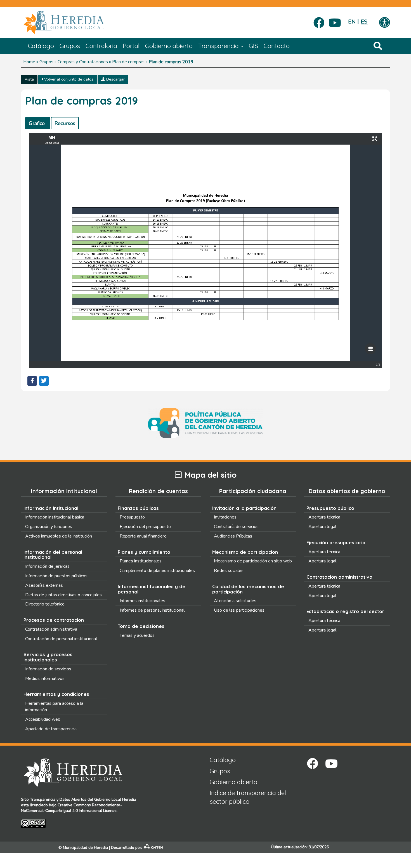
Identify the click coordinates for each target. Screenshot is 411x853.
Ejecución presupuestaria (335, 542)
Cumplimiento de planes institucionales (157, 570)
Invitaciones (225, 517)
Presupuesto (132, 517)
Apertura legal (322, 527)
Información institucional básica (54, 517)
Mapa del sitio (211, 475)
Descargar (115, 79)
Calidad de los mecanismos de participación (248, 589)
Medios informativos (45, 678)
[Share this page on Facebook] (32, 381)
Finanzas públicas (138, 508)
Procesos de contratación (53, 620)
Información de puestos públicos (56, 576)
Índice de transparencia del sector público (248, 797)
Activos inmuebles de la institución (58, 536)
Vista (29, 79)
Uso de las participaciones (239, 610)
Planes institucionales (141, 561)
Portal (131, 46)
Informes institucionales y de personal (151, 589)
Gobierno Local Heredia (115, 799)
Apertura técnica (324, 517)
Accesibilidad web (42, 719)
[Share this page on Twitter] (44, 381)
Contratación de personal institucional (61, 639)
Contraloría (101, 46)
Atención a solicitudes (235, 601)
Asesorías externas (44, 585)
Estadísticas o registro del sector (345, 611)
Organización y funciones (48, 527)
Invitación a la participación (244, 508)
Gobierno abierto (169, 46)
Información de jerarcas (47, 566)
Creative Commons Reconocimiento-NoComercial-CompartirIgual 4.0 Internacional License (71, 807)
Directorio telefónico (45, 604)
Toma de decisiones (141, 626)
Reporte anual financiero (143, 536)
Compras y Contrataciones (83, 62)
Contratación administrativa (51, 629)
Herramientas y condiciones (56, 694)
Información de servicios (48, 669)
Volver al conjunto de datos (68, 79)
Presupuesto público (330, 508)
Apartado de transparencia (51, 729)
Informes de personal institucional (152, 610)
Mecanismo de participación (245, 552)
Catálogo (41, 46)
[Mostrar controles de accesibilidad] (384, 22)
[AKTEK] (153, 847)
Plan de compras (128, 62)
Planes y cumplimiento (144, 552)
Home (29, 62)
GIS (253, 46)
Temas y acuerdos (137, 635)
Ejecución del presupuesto (145, 527)
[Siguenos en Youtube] (335, 21)
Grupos (70, 46)
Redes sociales (229, 570)
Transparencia (219, 46)
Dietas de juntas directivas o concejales (63, 595)
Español (364, 21)
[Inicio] (72, 23)
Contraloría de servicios (236, 527)
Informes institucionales (142, 601)
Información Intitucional (50, 508)
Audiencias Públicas (233, 536)
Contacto (277, 46)
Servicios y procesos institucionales (47, 657)
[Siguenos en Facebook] (319, 21)
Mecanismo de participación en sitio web (253, 561)
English (351, 21)
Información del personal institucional (52, 554)
